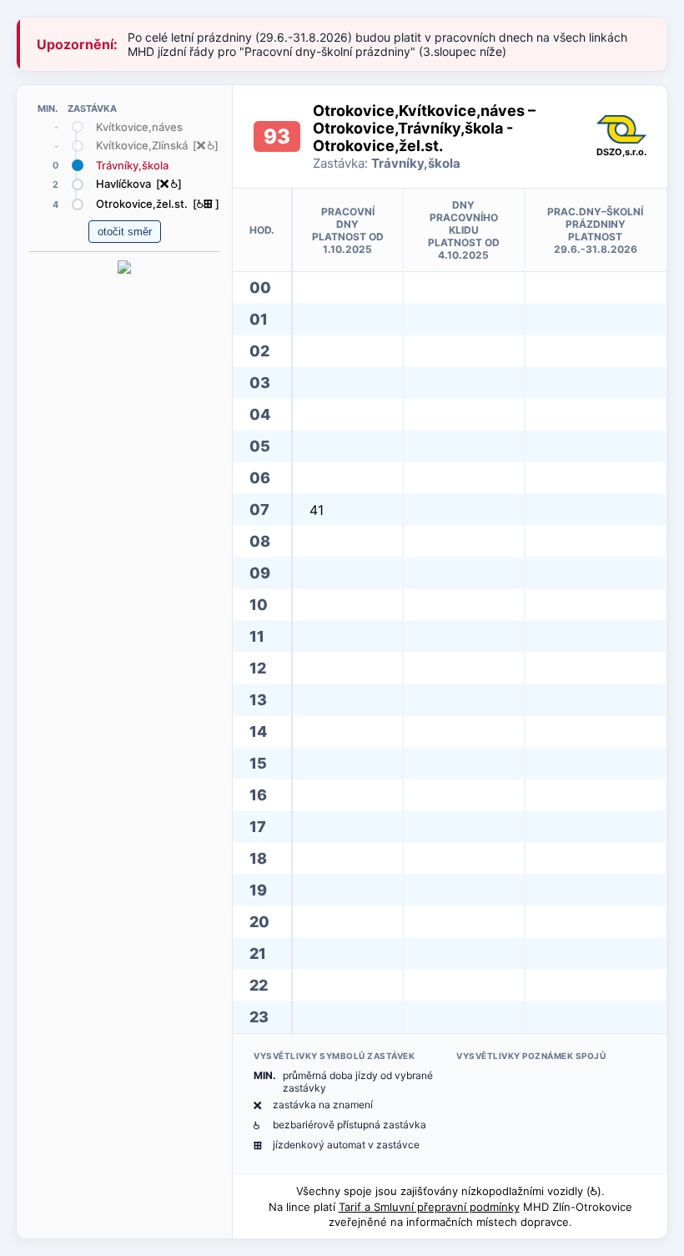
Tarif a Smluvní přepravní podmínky (429, 1206)
